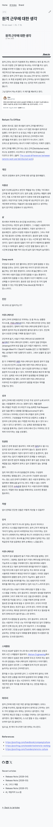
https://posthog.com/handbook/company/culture (28, 742)
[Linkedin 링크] (7, 762)
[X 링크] (11, 762)
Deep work (7, 259)
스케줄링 (6, 646)
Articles (13, 5)
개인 (4, 169)
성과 (4, 395)
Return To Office (11, 119)
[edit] (50, 12)
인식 (4, 519)
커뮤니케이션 (8, 315)
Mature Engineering (37, 654)
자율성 (5, 185)
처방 (4, 503)
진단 (4, 299)
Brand (21, 5)
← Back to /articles (11, 807)
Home (4, 5)
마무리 (5, 698)
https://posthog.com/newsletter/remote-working (28, 746)
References (8, 736)
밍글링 (5, 441)
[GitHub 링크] (3, 762)
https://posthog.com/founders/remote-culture (27, 749)
